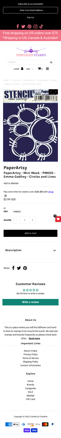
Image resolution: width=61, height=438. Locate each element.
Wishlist (30, 395)
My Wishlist (58, 219)
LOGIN (17, 69)
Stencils (16, 80)
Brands (30, 384)
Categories (30, 388)
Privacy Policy (31, 354)
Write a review (30, 302)
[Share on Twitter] (19, 268)
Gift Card (30, 399)
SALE (30, 392)
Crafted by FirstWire (38, 417)
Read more (34, 338)
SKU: (6, 211)
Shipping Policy (30, 361)
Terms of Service (30, 358)
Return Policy (30, 351)
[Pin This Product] (25, 268)
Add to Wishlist (11, 183)
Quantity (7, 220)
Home (6, 80)
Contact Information (30, 365)
